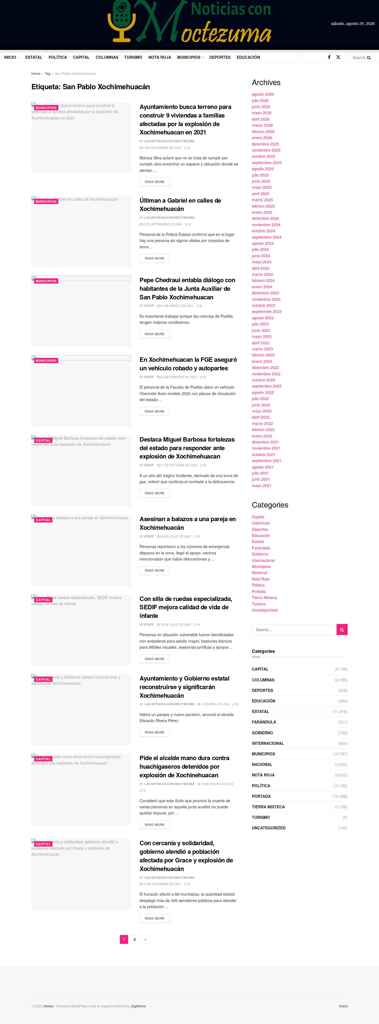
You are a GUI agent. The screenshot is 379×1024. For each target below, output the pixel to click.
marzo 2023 (262, 348)
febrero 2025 (263, 206)
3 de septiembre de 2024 (162, 224)
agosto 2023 (263, 317)
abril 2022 (260, 417)
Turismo (133, 57)
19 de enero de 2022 (216, 783)
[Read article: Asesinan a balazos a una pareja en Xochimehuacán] (81, 550)
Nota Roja (159, 57)
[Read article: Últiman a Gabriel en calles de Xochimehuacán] (81, 231)
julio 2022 (260, 398)
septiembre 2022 (267, 386)
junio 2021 (261, 479)
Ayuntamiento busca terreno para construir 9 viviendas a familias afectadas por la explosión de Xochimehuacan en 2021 (185, 119)
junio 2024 (261, 255)
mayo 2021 (262, 485)
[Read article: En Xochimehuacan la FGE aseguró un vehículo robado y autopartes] (81, 390)
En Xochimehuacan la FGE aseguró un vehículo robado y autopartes (188, 363)
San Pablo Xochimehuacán (75, 73)
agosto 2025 (263, 168)
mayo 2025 (262, 187)
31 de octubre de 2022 (178, 465)
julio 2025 (260, 175)
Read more (157, 180)
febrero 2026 (263, 131)
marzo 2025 (262, 199)
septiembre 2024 (267, 237)
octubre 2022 (263, 380)
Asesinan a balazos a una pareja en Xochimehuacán (188, 523)
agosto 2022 (263, 392)
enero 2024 (262, 286)
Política (58, 57)
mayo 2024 (262, 261)
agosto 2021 (263, 467)
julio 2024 (260, 249)
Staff (149, 306)
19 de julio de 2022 (175, 624)
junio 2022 (261, 404)
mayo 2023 (262, 336)
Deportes (220, 57)
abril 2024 (260, 268)
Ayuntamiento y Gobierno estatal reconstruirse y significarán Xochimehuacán (184, 687)
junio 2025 (261, 181)
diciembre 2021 (265, 442)
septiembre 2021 (267, 460)
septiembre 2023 (267, 311)
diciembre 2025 (265, 144)
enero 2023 (262, 361)
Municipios (188, 57)
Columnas (107, 57)
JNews (48, 1005)
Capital (81, 57)
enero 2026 (262, 137)
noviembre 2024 (266, 224)
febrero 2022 (263, 429)
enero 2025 (262, 212)
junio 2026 (261, 106)
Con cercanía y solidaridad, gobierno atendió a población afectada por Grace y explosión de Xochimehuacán (186, 855)
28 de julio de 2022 (175, 536)
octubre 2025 (263, 156)
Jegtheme (138, 1005)
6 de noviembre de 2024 (161, 147)
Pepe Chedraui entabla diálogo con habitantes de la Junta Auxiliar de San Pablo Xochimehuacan (187, 288)
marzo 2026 (262, 125)
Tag (47, 73)
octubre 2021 (263, 454)
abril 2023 (260, 342)
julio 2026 (260, 100)
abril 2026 (260, 119)
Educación (248, 57)
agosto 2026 (263, 94)
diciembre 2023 (265, 293)
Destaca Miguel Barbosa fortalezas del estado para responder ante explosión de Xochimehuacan (187, 448)
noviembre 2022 (266, 373)
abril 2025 (260, 193)
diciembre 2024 (265, 218)
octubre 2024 (263, 230)
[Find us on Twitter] (338, 57)
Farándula (261, 548)
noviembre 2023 (266, 299)
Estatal (33, 57)
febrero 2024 (263, 280)
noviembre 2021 (266, 448)
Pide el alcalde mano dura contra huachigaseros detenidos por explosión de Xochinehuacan (184, 766)
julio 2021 (260, 473)
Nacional (259, 572)
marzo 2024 (262, 274)
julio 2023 (260, 324)
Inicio (10, 57)
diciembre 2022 (265, 367)
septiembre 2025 (267, 162)
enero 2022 (262, 436)
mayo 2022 (262, 411)
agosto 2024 (263, 243)
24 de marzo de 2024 (176, 305)
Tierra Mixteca (264, 597)
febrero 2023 (263, 355)
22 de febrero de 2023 (178, 377)
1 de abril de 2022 (214, 704)
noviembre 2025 (266, 150)
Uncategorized (264, 610)
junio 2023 (261, 330)
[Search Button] (369, 57)
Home (36, 73)
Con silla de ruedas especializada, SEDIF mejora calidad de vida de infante (186, 607)
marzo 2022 (262, 423)
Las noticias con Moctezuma (169, 141)
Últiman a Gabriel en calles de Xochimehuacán (180, 204)
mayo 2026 (262, 112)
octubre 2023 (263, 305)
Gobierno (260, 554)
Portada (259, 591)
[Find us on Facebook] (329, 57)
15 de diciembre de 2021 (161, 884)
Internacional (263, 560)
